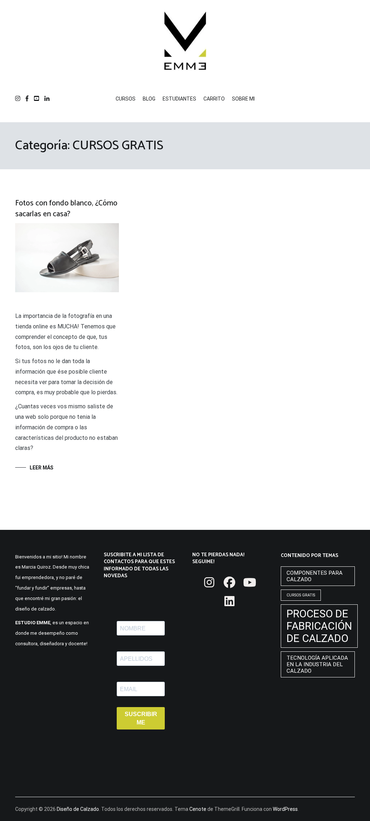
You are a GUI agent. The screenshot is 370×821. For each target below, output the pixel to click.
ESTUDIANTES (179, 99)
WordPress (285, 809)
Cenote (197, 809)
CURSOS (125, 99)
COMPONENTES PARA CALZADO (315, 576)
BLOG (149, 99)
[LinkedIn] (229, 601)
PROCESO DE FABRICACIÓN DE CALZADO (319, 626)
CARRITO (214, 99)
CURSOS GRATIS (301, 595)
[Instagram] (209, 582)
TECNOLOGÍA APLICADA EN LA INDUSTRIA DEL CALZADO (317, 664)
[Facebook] (229, 582)
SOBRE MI (243, 99)
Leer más (41, 468)
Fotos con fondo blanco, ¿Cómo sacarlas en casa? (66, 208)
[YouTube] (249, 582)
